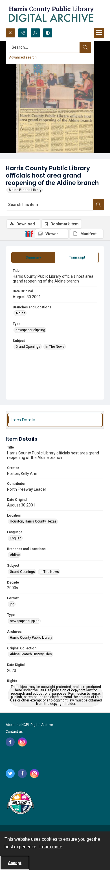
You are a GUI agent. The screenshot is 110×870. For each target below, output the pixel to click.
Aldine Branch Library (24, 190)
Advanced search (23, 57)
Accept (14, 862)
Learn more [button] (50, 846)
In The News (55, 347)
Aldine (20, 313)
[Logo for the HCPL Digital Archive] (51, 14)
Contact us (14, 732)
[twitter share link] (10, 773)
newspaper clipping (30, 330)
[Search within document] (98, 204)
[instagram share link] (22, 741)
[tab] (33, 257)
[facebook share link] (10, 741)
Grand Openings (28, 347)
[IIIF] (29, 233)
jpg (12, 604)
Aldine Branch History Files (31, 654)
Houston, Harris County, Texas (33, 521)
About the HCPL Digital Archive (29, 725)
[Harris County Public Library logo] (20, 803)
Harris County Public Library (31, 638)
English (15, 538)
